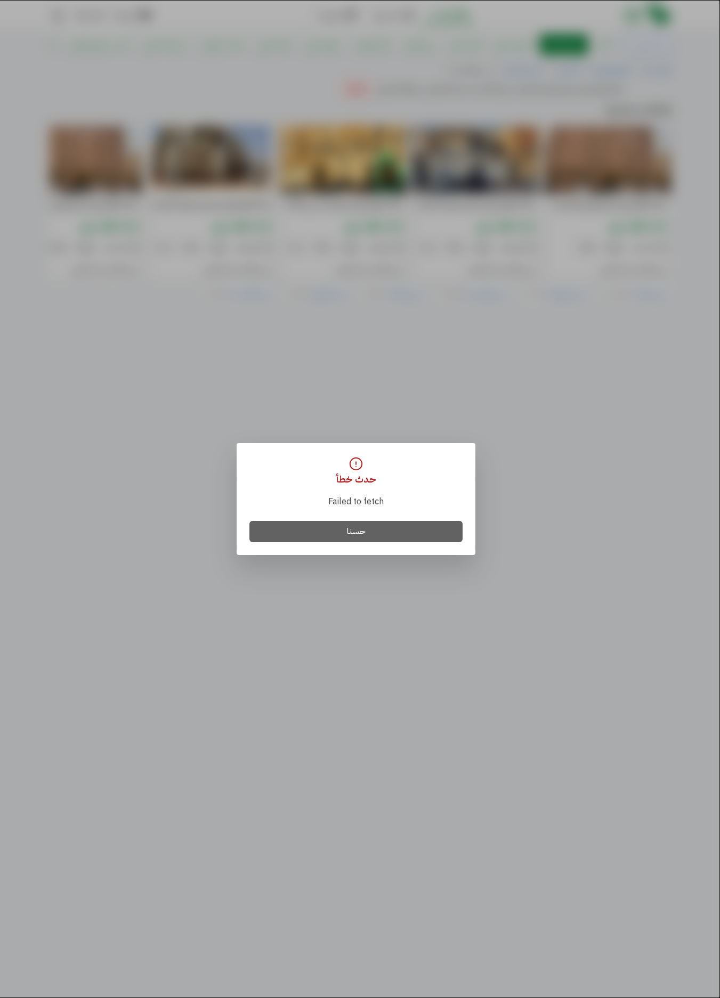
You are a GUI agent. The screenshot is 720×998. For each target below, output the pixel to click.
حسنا (356, 531)
